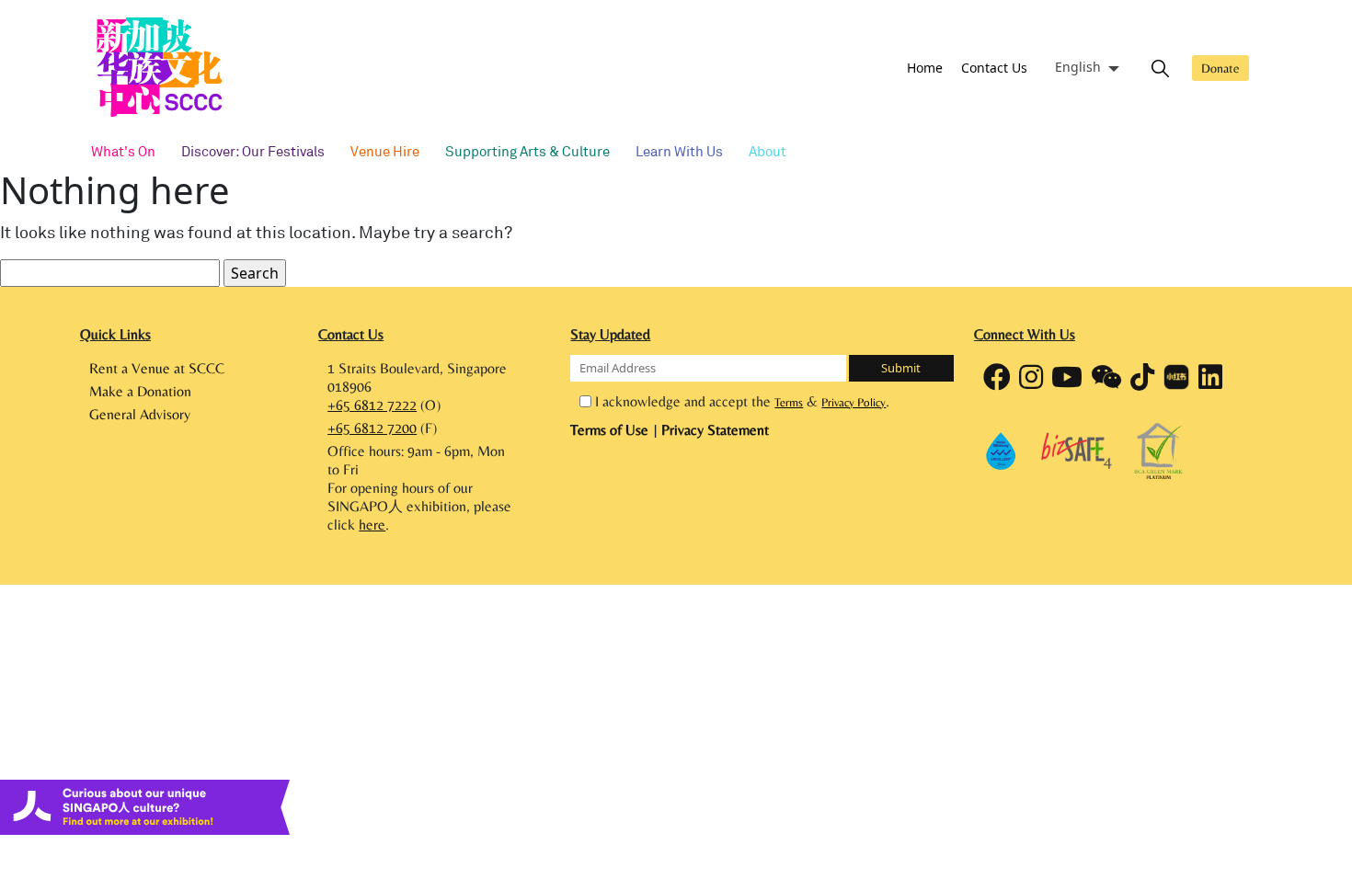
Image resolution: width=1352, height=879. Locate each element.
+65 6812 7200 (372, 428)
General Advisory (139, 414)
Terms (788, 402)
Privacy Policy (853, 402)
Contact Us (994, 67)
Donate (1220, 68)
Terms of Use (611, 430)
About (767, 151)
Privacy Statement (715, 430)
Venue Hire (384, 151)
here (372, 524)
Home (925, 67)
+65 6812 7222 (372, 405)
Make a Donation (140, 391)
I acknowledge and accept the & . (742, 401)
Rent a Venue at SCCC (156, 368)
